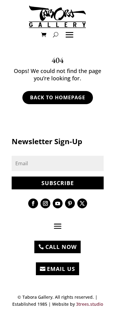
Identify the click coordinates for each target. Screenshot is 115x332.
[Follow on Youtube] (58, 203)
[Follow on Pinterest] (70, 203)
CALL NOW (61, 246)
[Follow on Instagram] (45, 203)
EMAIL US (61, 268)
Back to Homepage (57, 97)
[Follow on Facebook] (33, 203)
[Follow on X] (82, 203)
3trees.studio (89, 304)
